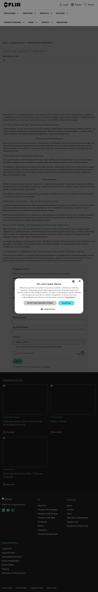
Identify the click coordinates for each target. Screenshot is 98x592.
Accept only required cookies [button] (40, 303)
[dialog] (49, 296)
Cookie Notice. (70, 297)
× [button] (80, 281)
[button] (49, 309)
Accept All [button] (66, 303)
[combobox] (73, 281)
